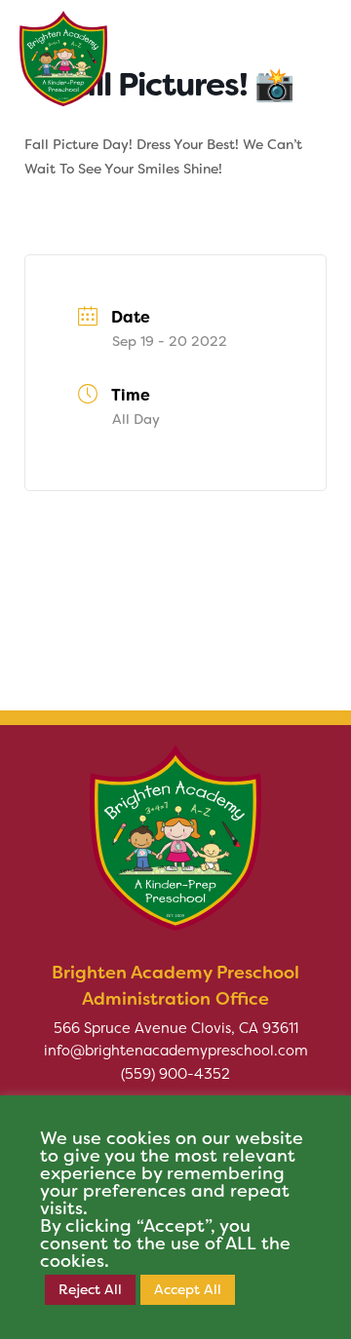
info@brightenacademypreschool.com (176, 1050)
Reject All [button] (90, 1289)
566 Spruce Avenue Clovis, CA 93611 (176, 1028)
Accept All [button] (187, 1289)
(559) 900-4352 (175, 1074)
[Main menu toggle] (306, 48)
